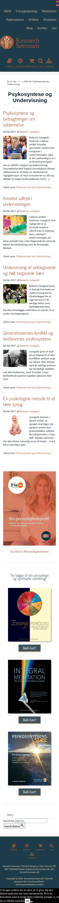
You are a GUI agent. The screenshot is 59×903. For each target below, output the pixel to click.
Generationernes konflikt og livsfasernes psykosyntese (28, 336)
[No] (31, 901)
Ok (27, 901)
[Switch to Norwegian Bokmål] (57, 1)
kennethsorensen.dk (29, 872)
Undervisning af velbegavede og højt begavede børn (29, 270)
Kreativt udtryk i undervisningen (17, 201)
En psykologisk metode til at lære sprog (29, 401)
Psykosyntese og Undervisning (33, 187)
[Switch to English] (57, 5)
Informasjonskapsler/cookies (30, 884)
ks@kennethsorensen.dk (37, 869)
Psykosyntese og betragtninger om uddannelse (19, 118)
